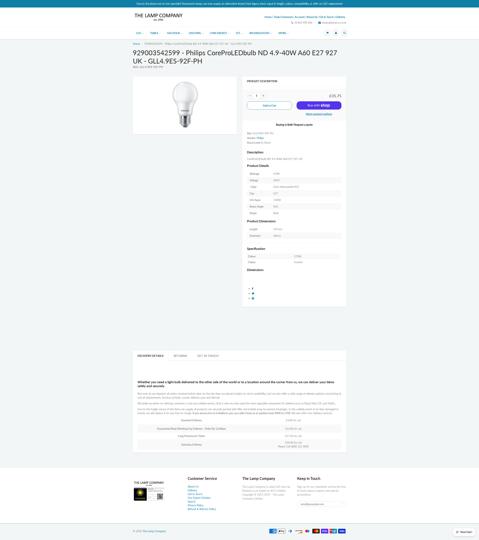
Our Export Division (199, 497)
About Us (193, 486)
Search (192, 501)
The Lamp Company (154, 531)
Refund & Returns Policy (202, 509)
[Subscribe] (341, 504)
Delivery (192, 490)
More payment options (319, 114)
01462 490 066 (303, 22)
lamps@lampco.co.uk (334, 22)
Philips (260, 138)
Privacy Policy (195, 505)
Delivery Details (151, 355)
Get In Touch (208, 355)
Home (136, 43)
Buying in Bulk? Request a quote (294, 124)
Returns (180, 355)
